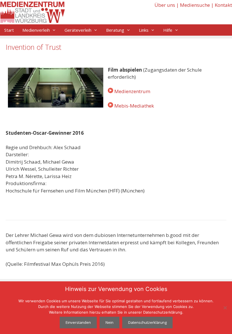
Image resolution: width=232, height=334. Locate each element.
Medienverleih (36, 30)
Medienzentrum (132, 91)
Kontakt (223, 5)
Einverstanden (78, 322)
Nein (109, 322)
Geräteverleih (78, 30)
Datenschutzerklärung (147, 322)
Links (144, 30)
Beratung (115, 30)
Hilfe (167, 30)
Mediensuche (195, 5)
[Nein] (225, 308)
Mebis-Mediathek (134, 105)
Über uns (164, 5)
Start (9, 30)
